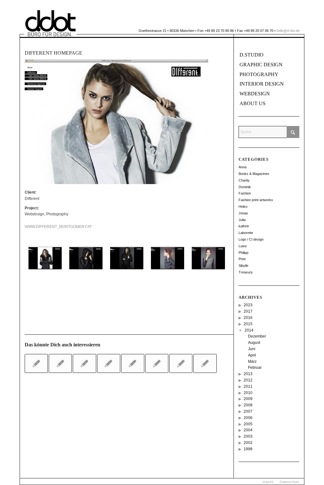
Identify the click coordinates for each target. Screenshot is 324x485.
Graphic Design (261, 64)
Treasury (246, 272)
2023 (248, 305)
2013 (248, 374)
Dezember (257, 336)
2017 (248, 311)
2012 (248, 380)
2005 (248, 424)
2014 (249, 330)
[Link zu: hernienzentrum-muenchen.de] (180, 363)
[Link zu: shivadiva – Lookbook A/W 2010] (204, 363)
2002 (248, 442)
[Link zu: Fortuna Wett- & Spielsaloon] (132, 363)
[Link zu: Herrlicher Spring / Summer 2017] (36, 363)
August (254, 342)
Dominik (245, 187)
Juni (251, 349)
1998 (248, 449)
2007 (248, 411)
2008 (248, 405)
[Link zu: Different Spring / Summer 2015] (108, 363)
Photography (259, 74)
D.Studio (252, 54)
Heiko (243, 206)
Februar (255, 367)
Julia (242, 220)
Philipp (243, 252)
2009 (248, 399)
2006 (248, 418)
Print (242, 259)
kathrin (244, 226)
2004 (248, 430)
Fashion (245, 193)
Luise (243, 246)
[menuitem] (267, 481)
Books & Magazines (254, 174)
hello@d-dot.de (288, 31)
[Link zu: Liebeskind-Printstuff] (60, 363)
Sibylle (243, 265)
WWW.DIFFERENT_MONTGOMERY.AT (58, 227)
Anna (242, 167)
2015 (248, 324)
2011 (248, 386)
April (252, 355)
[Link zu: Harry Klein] (84, 363)
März (252, 361)
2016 (248, 317)
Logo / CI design (251, 239)
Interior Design (262, 84)
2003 (248, 436)
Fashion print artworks (256, 200)
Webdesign (255, 93)
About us (252, 103)
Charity (244, 180)
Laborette (246, 233)
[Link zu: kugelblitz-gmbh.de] (156, 363)
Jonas (243, 213)
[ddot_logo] (50, 23)
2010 (248, 393)
